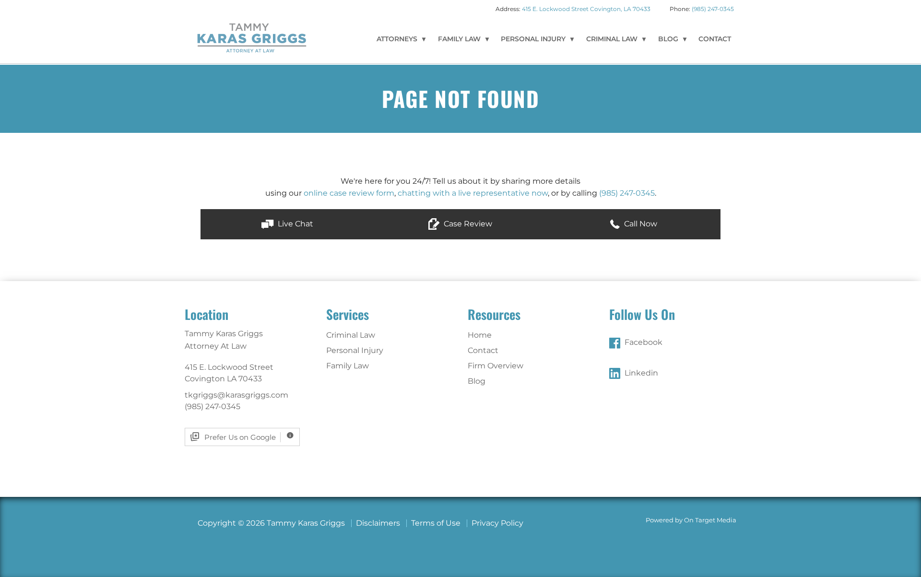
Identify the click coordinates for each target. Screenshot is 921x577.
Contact (714, 39)
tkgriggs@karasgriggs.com (236, 395)
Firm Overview (495, 365)
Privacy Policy (497, 523)
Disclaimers (378, 523)
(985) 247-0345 (713, 8)
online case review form (349, 193)
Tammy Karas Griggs (252, 37)
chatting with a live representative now (473, 193)
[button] (287, 224)
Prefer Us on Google (240, 437)
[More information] (290, 437)
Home (480, 335)
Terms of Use (435, 523)
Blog (668, 39)
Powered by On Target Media (691, 520)
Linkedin (641, 372)
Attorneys (397, 39)
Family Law (459, 39)
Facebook (643, 342)
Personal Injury (533, 39)
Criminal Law (612, 39)
